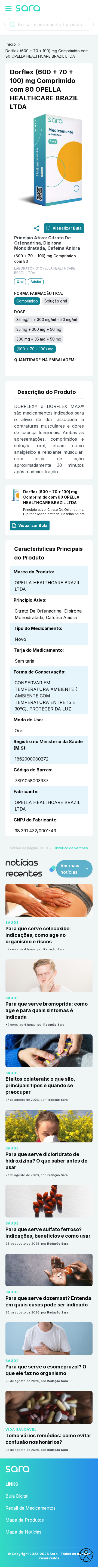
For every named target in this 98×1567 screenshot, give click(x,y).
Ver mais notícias (69, 869)
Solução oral (55, 301)
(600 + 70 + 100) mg (35, 349)
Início (10, 44)
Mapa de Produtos (24, 1520)
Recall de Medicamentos (30, 1508)
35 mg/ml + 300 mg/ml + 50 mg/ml (46, 319)
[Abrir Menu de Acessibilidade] (86, 1555)
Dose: (20, 312)
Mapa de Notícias (23, 1532)
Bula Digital (16, 1496)
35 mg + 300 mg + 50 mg (38, 329)
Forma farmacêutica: (38, 293)
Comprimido (27, 301)
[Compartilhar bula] (36, 228)
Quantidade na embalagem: (45, 359)
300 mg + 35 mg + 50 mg (38, 339)
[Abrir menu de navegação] (8, 8)
